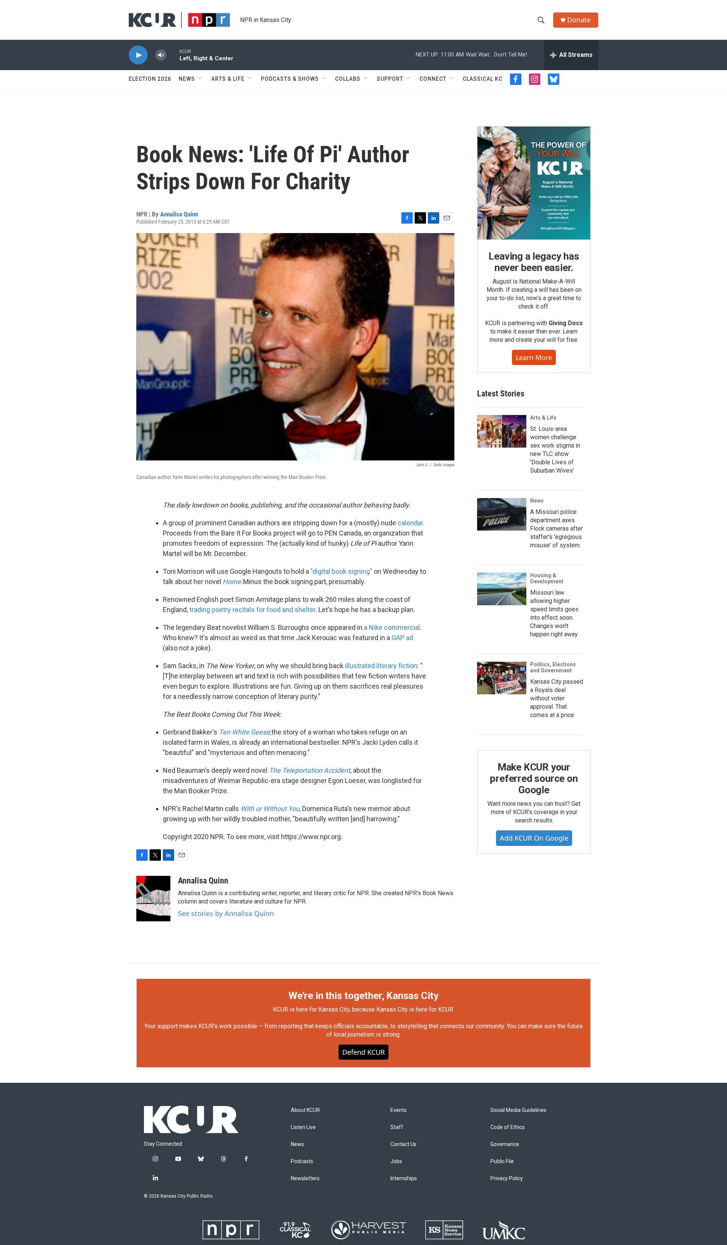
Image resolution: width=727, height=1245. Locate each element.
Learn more (534, 357)
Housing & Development (546, 578)
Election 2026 (150, 79)
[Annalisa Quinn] (153, 898)
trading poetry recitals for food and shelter (252, 610)
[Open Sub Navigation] (201, 79)
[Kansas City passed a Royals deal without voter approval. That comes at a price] (501, 678)
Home (232, 582)
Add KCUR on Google (534, 838)
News (187, 79)
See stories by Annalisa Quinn (226, 913)
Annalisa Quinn (179, 214)
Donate (579, 20)
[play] (138, 55)
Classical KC (482, 79)
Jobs (396, 1161)
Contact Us (403, 1144)
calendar (410, 523)
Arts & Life (228, 79)
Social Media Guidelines (518, 1110)
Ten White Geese (244, 732)
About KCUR (305, 1110)
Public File (502, 1161)
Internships (403, 1178)
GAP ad (402, 638)
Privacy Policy (506, 1178)
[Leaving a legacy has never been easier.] (533, 183)
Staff (396, 1127)
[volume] (160, 55)
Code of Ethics (507, 1127)
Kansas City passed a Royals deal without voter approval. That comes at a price (556, 698)
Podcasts (302, 1161)
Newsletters (305, 1178)
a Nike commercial (392, 627)
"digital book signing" (341, 571)
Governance (504, 1144)
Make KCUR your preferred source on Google (533, 778)
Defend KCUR (363, 1052)
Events (398, 1110)
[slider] (173, 55)
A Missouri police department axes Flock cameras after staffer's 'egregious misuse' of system (556, 528)
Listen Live (303, 1127)
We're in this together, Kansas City (363, 995)
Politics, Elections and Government (553, 667)
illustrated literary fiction (381, 666)
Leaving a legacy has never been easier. (533, 262)
